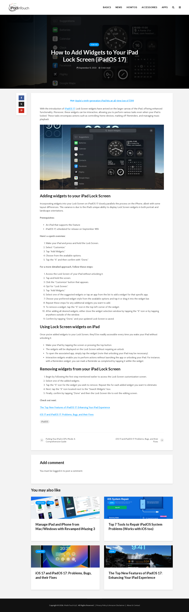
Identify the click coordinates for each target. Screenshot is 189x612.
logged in (57, 470)
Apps (112, 503)
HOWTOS (132, 7)
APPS (165, 7)
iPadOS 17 (70, 108)
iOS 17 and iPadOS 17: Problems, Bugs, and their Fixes (67, 414)
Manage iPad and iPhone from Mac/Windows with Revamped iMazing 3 (65, 526)
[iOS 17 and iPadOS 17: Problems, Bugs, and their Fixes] (65, 556)
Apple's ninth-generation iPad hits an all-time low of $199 (104, 100)
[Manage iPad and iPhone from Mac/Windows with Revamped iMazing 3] (65, 507)
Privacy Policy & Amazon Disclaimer (110, 605)
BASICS (107, 7)
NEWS (118, 7)
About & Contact (133, 605)
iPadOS (44, 421)
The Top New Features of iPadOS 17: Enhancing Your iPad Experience (75, 407)
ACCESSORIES (149, 7)
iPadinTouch (69, 605)
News (50, 503)
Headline (40, 503)
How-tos (94, 45)
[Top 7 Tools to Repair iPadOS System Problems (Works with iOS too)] (138, 507)
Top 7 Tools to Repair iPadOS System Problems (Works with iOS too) (135, 526)
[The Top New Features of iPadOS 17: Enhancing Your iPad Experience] (138, 556)
